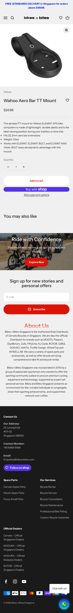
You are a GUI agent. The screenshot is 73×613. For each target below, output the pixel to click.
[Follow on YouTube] (24, 581)
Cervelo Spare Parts (15, 486)
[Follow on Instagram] (15, 581)
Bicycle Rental (47, 486)
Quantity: (9, 159)
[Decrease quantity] (8, 166)
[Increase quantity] (23, 166)
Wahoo (8, 92)
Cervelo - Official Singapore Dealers (14, 537)
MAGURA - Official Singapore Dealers (14, 547)
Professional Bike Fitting (53, 511)
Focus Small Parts (13, 499)
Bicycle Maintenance (51, 505)
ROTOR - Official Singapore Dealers (14, 567)
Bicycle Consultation (51, 499)
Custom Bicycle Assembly (54, 517)
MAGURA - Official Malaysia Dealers (14, 557)
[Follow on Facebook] (6, 581)
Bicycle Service (48, 493)
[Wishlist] (61, 18)
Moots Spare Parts (14, 493)
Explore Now (36, 262)
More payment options (36, 194)
